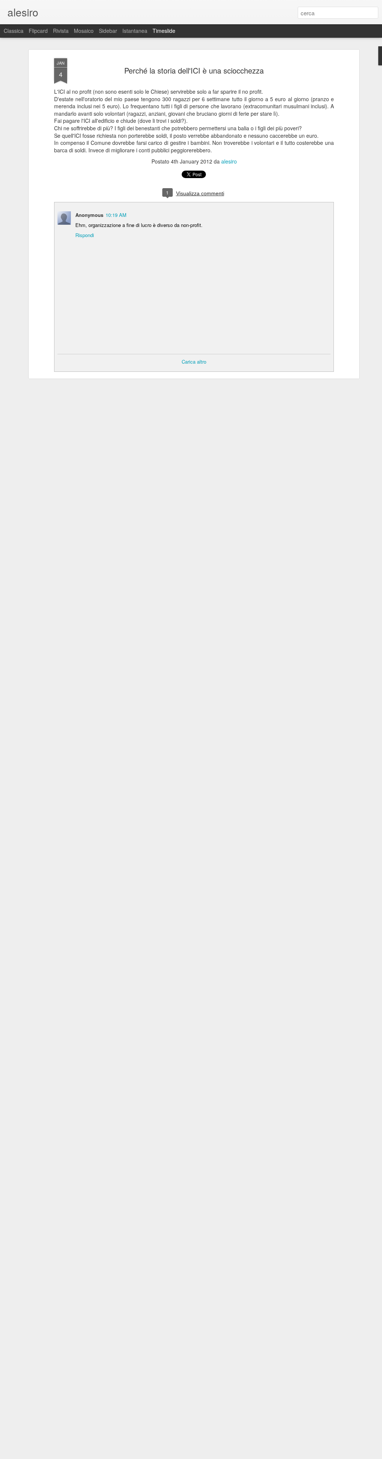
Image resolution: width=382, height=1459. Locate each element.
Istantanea (134, 30)
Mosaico (84, 30)
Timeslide (164, 30)
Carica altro (194, 361)
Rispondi (84, 235)
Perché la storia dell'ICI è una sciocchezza (194, 70)
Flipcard (38, 30)
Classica (14, 30)
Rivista (61, 30)
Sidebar (108, 30)
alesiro (229, 161)
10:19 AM (116, 214)
